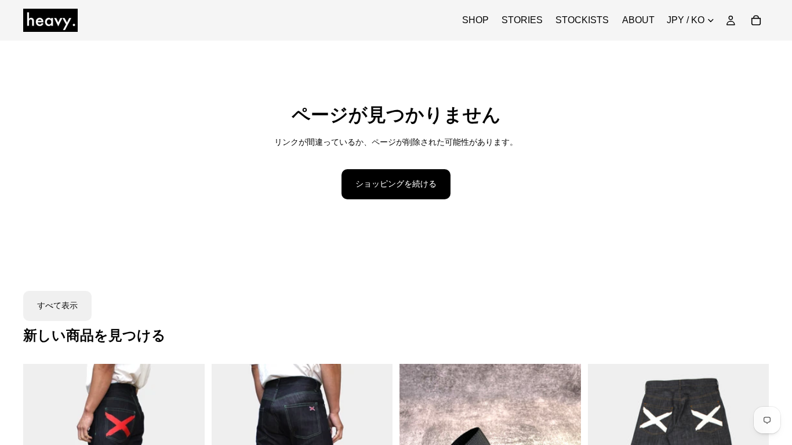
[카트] (756, 20)
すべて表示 (57, 305)
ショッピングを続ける (396, 183)
